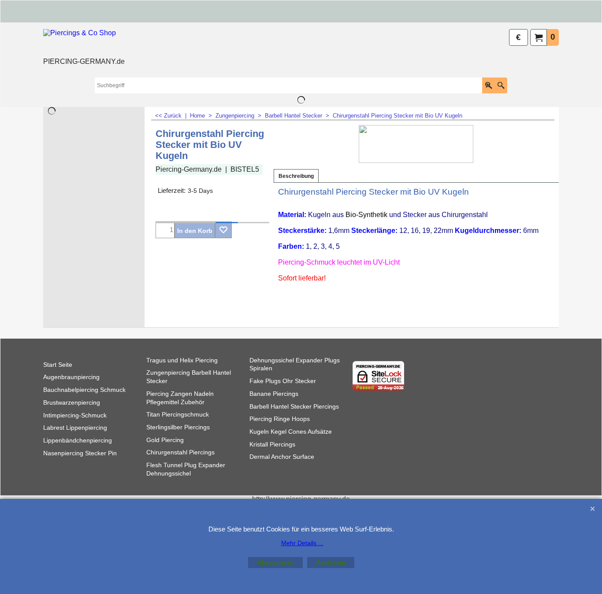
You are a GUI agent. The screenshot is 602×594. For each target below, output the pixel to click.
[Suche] (500, 85)
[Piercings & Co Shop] (84, 42)
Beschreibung (296, 176)
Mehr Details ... (302, 542)
